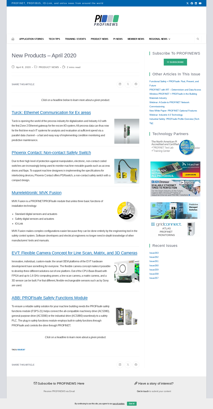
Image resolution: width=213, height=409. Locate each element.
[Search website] (198, 39)
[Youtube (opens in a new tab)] (200, 3)
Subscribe (176, 62)
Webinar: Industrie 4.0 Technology (166, 114)
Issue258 (153, 273)
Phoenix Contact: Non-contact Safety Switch (51, 152)
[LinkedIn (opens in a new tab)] (196, 3)
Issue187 (21, 350)
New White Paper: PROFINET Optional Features (173, 110)
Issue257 (153, 278)
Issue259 (153, 269)
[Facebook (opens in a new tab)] (192, 3)
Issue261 (153, 261)
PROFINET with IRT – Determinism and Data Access (175, 89)
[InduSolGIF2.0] (175, 210)
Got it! (132, 404)
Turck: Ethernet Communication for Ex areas (51, 112)
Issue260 (153, 265)
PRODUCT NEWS (49, 67)
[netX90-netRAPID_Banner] (175, 169)
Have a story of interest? (155, 383)
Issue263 (153, 252)
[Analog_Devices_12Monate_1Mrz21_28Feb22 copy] (175, 188)
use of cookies (118, 404)
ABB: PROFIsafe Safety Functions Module (50, 297)
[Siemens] (175, 147)
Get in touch (143, 391)
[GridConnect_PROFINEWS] (175, 228)
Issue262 (153, 257)
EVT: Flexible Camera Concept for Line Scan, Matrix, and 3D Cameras (74, 252)
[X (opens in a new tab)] (187, 3)
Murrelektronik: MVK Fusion (36, 192)
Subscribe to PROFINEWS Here (60, 383)
